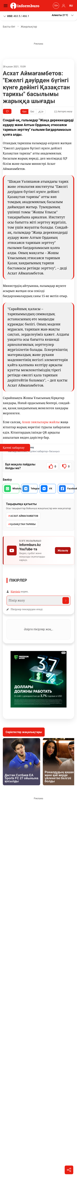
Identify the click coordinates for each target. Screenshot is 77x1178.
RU (71, 5)
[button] (63, 15)
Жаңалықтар (29, 26)
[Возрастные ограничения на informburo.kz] (55, 5)
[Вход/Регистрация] (63, 5)
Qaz (32, 111)
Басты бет (9, 26)
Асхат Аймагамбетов (24, 515)
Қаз (24, 111)
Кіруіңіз (15, 591)
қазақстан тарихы (23, 524)
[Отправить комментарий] (65, 600)
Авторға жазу (64, 111)
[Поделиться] (69, 1170)
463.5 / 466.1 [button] (18, 15)
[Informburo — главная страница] (25, 5)
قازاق (40, 111)
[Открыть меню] (6, 5)
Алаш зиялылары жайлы (41, 422)
